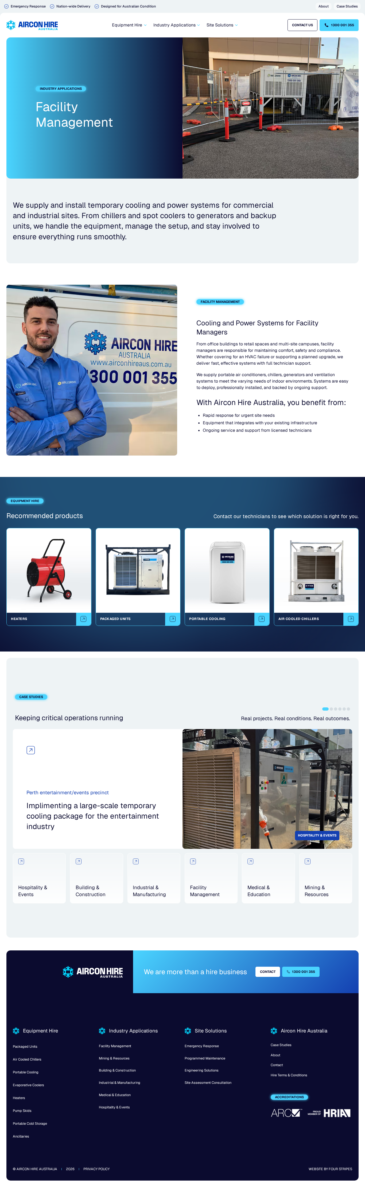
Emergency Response (202, 1046)
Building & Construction (117, 1070)
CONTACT (267, 971)
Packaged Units (25, 1046)
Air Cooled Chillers (27, 1059)
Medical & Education (115, 1095)
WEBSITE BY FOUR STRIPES (330, 1169)
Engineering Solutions (202, 1070)
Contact (277, 1065)
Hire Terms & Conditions (289, 1075)
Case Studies (281, 1045)
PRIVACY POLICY (96, 1169)
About (275, 1055)
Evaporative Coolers (28, 1085)
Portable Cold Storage (30, 1123)
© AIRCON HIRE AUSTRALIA (35, 1169)
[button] (129, 25)
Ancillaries (21, 1136)
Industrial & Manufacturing (119, 1082)
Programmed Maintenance (205, 1058)
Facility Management (115, 1046)
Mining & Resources (114, 1058)
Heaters (19, 1098)
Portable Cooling (25, 1072)
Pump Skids (22, 1110)
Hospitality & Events (114, 1107)
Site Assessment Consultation (208, 1082)
